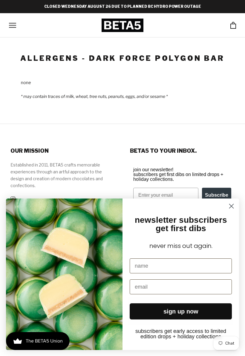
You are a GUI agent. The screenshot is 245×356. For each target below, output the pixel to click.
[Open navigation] (12, 25)
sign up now (180, 311)
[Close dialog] (231, 206)
